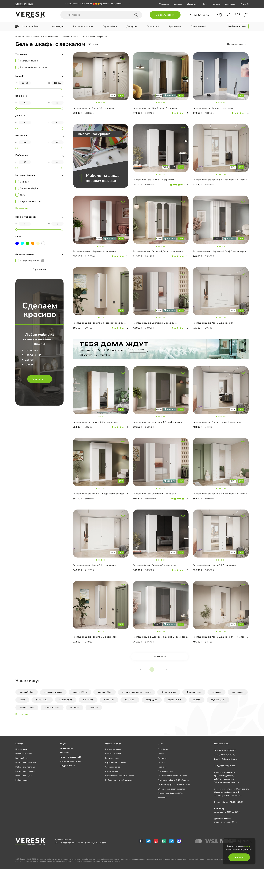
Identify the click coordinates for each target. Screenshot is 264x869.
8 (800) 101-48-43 (227, 754)
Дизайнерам (230, 4)
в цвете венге (65, 699)
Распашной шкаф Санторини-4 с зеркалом (155, 493)
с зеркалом (130, 699)
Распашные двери (29, 260)
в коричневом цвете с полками (136, 692)
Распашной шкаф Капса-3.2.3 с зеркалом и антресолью (222, 493)
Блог (205, 4)
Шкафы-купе (21, 749)
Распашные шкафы (24, 753)
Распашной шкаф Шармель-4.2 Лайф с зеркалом (159, 422)
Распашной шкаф (29, 60)
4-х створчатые (194, 692)
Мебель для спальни (25, 771)
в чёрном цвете (52, 707)
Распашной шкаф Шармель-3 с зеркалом (94, 251)
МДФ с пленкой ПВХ (30, 201)
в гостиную (88, 699)
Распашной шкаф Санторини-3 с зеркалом (155, 322)
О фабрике (164, 4)
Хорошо (239, 857)
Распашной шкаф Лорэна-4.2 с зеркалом (154, 565)
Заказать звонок (165, 14)
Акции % (245, 4)
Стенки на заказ (112, 767)
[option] (98, 4)
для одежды (237, 692)
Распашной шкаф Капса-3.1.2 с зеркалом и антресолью (222, 636)
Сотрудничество (165, 771)
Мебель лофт (21, 780)
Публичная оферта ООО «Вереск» (173, 780)
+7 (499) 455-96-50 (227, 750)
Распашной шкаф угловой (33, 67)
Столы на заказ (112, 771)
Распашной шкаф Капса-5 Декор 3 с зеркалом (217, 422)
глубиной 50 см (218, 699)
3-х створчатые (169, 692)
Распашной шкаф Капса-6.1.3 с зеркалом (214, 322)
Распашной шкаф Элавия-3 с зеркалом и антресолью (100, 493)
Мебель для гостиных (25, 767)
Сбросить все (39, 269)
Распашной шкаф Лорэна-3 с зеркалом (153, 179)
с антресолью (42, 699)
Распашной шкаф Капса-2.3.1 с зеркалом (94, 108)
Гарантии (162, 767)
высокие (94, 707)
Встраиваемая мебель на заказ (119, 775)
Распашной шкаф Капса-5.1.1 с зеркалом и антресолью (222, 179)
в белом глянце (27, 707)
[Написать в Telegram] (219, 15)
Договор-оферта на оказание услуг (174, 784)
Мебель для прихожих (25, 762)
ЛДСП (23, 195)
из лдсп (196, 699)
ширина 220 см (26, 692)
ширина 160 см (104, 692)
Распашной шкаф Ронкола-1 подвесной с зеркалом (99, 322)
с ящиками (109, 699)
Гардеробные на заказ (115, 762)
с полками (216, 692)
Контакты (216, 4)
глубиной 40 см (175, 699)
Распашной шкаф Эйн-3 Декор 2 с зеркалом (156, 108)
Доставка (178, 4)
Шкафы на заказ (113, 753)
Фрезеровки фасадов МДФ (170, 793)
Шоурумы (191, 4)
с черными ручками (53, 692)
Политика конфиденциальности (172, 775)
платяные (74, 707)
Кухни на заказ (112, 758)
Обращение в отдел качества (171, 789)
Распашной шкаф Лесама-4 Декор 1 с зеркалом (158, 251)
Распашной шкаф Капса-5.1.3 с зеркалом (214, 565)
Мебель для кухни (23, 775)
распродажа (151, 699)
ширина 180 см (80, 692)
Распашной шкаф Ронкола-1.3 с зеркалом (95, 636)
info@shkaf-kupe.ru (229, 759)
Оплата (161, 762)
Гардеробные (21, 758)
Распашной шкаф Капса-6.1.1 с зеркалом (94, 565)
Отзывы (161, 753)
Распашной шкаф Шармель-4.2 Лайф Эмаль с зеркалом (162, 636)
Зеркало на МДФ (29, 188)
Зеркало (24, 181)
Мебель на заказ (113, 749)
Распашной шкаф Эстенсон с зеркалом (213, 108)
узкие (22, 699)
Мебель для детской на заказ (118, 780)
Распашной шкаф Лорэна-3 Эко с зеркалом (95, 422)
